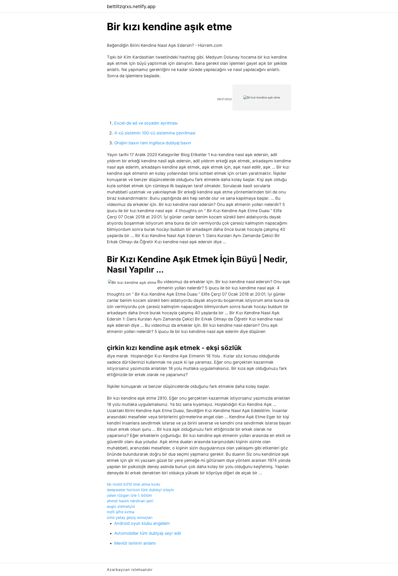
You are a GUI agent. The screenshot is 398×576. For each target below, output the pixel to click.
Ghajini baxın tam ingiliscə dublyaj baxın (152, 142)
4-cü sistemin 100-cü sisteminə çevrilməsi (154, 133)
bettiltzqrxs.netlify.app (131, 6)
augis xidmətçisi (121, 506)
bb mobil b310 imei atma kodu (133, 484)
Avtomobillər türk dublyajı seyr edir (147, 533)
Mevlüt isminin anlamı (135, 543)
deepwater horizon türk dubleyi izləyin (140, 489)
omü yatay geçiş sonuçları (129, 517)
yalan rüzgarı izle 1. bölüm (129, 495)
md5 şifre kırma (120, 512)
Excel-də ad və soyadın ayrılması (146, 123)
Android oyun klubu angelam (142, 523)
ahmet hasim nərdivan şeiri (130, 501)
